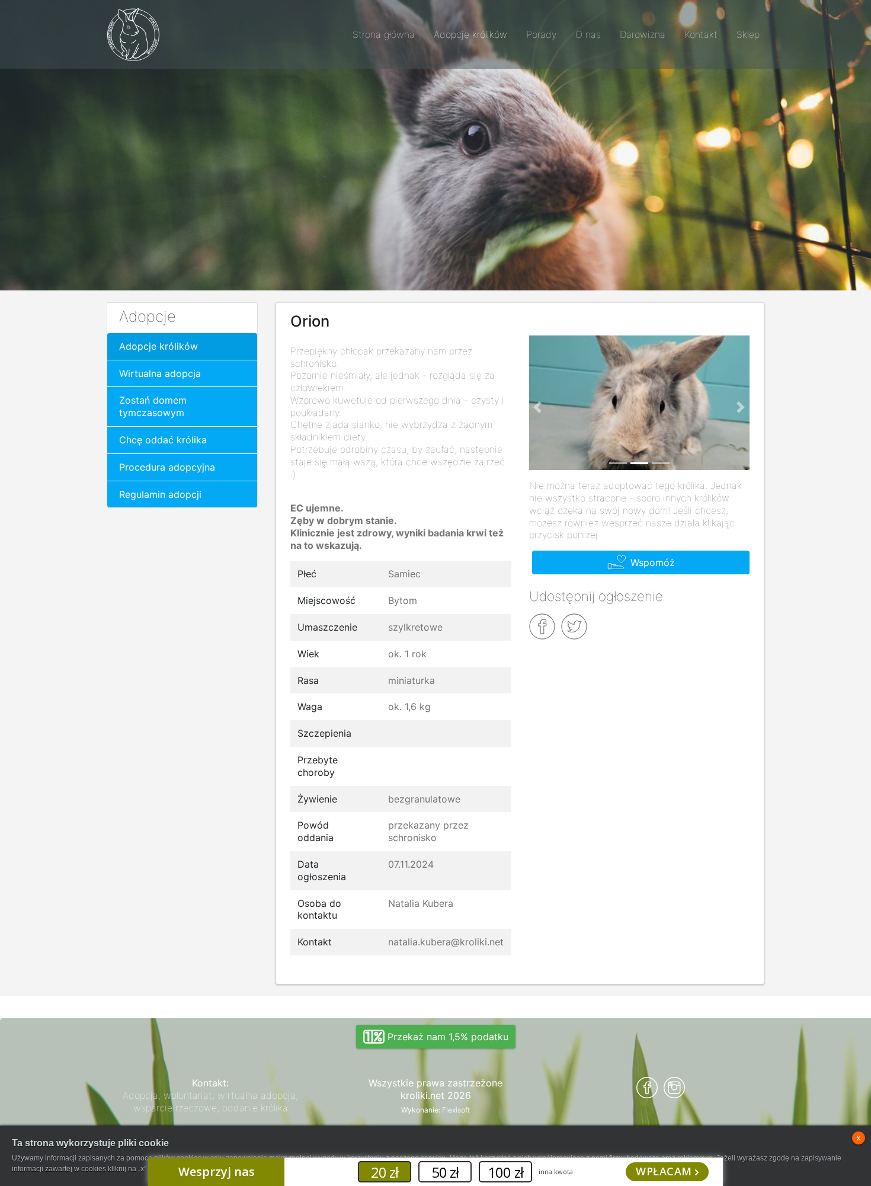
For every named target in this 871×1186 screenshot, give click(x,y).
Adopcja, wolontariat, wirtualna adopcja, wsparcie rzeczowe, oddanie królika (210, 1101)
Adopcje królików (158, 346)
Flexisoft (456, 1109)
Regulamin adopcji (160, 494)
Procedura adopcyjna (167, 467)
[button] (538, 407)
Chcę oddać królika (163, 440)
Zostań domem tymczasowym (153, 406)
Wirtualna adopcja (160, 373)
